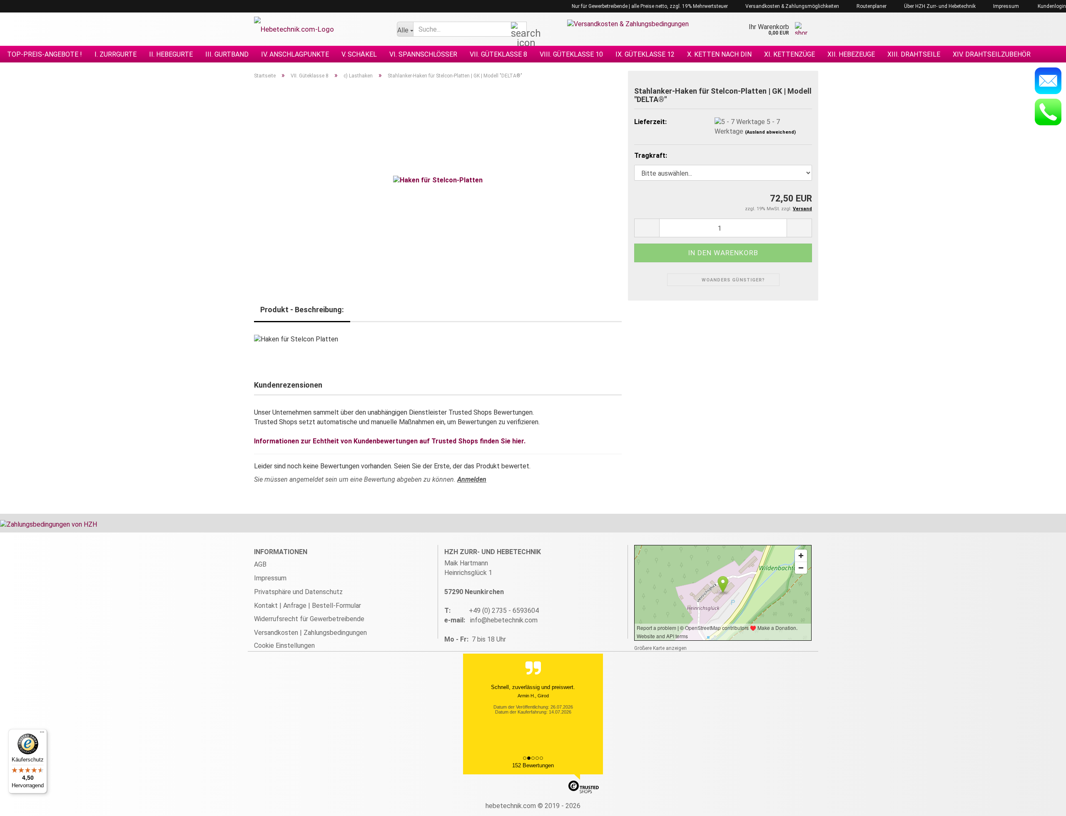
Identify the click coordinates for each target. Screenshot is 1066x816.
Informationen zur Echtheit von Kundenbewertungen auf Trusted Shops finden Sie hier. (390, 441)
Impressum (1005, 6)
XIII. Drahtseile (913, 54)
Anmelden (471, 479)
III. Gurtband (227, 54)
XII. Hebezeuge (851, 54)
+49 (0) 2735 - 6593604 (504, 610)
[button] (646, 228)
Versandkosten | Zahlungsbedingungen (310, 633)
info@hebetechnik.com (504, 620)
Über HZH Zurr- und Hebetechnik (939, 6)
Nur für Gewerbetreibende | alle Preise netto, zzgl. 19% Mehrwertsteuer (649, 6)
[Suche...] (519, 29)
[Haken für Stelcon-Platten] (438, 180)
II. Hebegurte (171, 54)
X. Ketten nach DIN (719, 54)
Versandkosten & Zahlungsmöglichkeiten (791, 6)
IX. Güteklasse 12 (645, 54)
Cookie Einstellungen (284, 645)
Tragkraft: (650, 155)
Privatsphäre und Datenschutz (298, 592)
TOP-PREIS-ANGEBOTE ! (44, 54)
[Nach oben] (1043, 803)
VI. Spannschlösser (423, 54)
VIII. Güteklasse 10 (571, 54)
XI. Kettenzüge (789, 54)
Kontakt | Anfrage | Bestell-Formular (307, 606)
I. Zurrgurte (116, 54)
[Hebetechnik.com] (319, 29)
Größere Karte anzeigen (660, 648)
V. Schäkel (359, 54)
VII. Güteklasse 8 (498, 54)
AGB (260, 564)
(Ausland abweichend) (770, 132)
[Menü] (42, 734)
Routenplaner (871, 6)
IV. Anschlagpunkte (295, 54)
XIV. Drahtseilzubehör (992, 54)
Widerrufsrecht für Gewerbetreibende (309, 619)
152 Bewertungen (533, 765)
